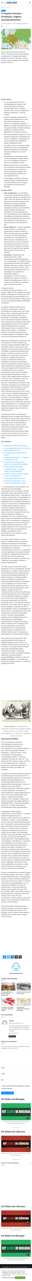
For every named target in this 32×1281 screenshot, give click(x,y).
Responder (12, 1036)
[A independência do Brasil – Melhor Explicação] (8, 986)
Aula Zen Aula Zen (7, 23)
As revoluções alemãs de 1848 (14, 478)
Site (2, 1080)
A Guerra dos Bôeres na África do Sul (24, 992)
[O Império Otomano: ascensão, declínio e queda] (8, 1002)
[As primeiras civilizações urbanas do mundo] (24, 1002)
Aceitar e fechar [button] (20, 1277)
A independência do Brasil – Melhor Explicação (7, 993)
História (8, 7)
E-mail (3, 1073)
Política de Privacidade (8, 1277)
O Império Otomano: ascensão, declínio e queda (7, 1008)
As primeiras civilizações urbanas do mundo (23, 1008)
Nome (3, 1067)
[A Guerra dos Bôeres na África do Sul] (24, 986)
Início (3, 7)
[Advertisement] (16, 82)
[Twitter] (8, 957)
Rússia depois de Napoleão (13, 467)
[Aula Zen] (10, 2)
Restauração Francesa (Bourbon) (15, 446)
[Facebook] (4, 957)
